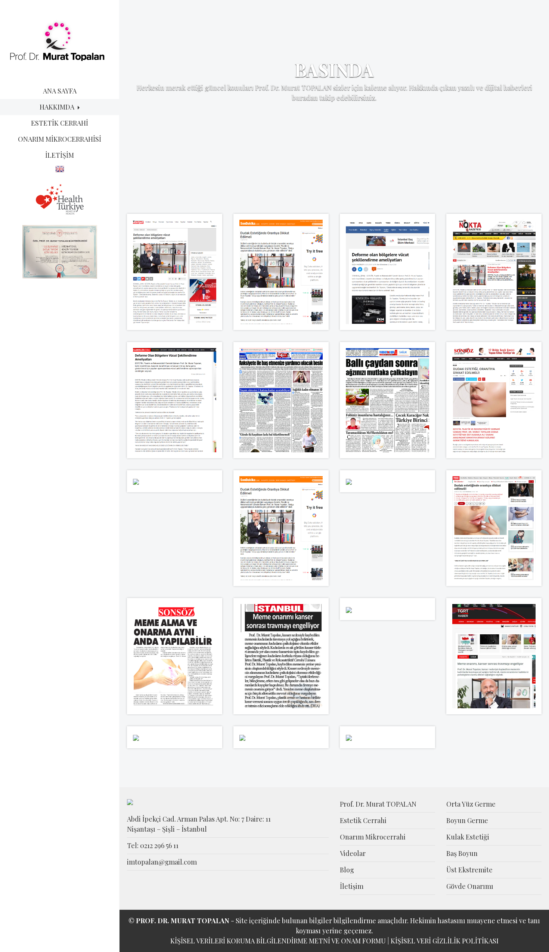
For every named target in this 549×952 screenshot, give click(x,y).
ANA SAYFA (60, 90)
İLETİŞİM (59, 155)
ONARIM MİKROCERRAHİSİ (59, 139)
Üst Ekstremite (469, 869)
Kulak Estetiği (467, 836)
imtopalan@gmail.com (162, 861)
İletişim (351, 886)
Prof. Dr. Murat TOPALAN (378, 804)
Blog (347, 869)
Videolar (353, 853)
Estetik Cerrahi (363, 820)
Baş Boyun (462, 853)
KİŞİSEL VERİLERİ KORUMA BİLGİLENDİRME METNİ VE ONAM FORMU (278, 940)
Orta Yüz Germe (471, 804)
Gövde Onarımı (469, 886)
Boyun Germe (467, 820)
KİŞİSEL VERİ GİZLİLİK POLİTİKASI (445, 940)
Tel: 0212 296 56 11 (153, 845)
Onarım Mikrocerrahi (373, 836)
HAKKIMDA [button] (58, 106)
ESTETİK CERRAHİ (59, 122)
